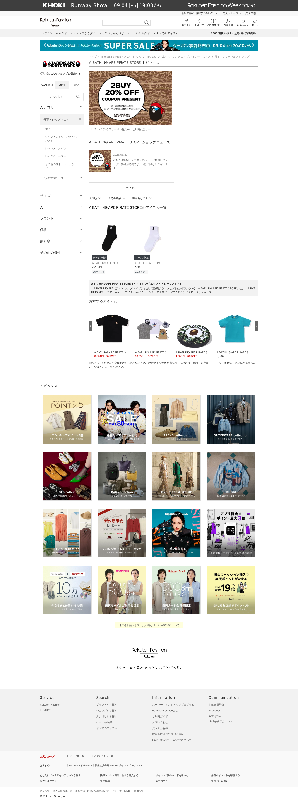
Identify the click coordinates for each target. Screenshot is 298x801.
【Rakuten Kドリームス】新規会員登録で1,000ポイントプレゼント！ (104, 765)
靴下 (47, 128)
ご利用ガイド (160, 716)
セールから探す (105, 722)
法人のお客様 (160, 728)
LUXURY (45, 710)
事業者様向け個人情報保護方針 (92, 790)
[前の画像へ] (90, 326)
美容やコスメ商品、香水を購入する (119, 775)
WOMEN (47, 85)
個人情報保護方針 (62, 790)
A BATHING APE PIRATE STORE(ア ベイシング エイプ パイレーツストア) (167, 56)
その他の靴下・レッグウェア (61, 166)
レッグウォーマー (55, 156)
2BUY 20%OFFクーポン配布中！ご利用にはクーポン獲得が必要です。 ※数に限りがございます (140, 164)
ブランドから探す (106, 704)
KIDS (76, 85)
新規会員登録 (216, 704)
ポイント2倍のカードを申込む (172, 775)
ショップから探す (106, 710)
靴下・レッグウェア (56, 119)
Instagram (215, 716)
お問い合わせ (160, 722)
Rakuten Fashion (110, 56)
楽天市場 (250, 13)
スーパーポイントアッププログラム (173, 704)
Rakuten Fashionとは (165, 710)
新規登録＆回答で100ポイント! (199, 13)
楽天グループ (230, 13)
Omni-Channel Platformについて (172, 740)
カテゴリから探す (106, 716)
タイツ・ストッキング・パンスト (61, 138)
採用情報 (139, 790)
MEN (61, 85)
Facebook (215, 710)
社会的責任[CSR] (121, 790)
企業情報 (45, 790)
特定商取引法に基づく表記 (168, 734)
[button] (112, 332)
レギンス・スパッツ (57, 148)
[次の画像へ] (256, 326)
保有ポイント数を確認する (225, 775)
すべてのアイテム (106, 728)
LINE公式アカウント (221, 721)
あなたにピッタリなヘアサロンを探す (60, 775)
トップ (93, 56)
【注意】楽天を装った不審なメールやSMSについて (149, 625)
